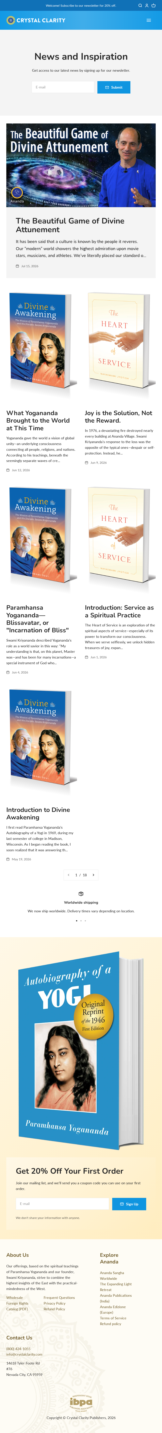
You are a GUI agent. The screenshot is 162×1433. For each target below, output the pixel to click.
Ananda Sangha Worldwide (112, 1276)
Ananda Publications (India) (116, 1298)
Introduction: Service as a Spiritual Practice (119, 611)
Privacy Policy (54, 1303)
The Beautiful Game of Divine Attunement (70, 225)
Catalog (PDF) (17, 1309)
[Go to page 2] (93, 875)
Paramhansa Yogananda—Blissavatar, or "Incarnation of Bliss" (37, 618)
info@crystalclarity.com (24, 1354)
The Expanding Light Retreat (116, 1287)
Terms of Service (113, 1318)
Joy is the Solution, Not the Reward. (118, 417)
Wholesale (14, 1297)
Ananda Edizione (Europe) (113, 1310)
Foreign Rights (17, 1303)
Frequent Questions (59, 1297)
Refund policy (110, 1324)
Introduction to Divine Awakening (38, 814)
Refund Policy (54, 1309)
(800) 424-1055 (18, 1349)
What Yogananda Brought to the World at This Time (38, 420)
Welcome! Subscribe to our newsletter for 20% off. (81, 5)
